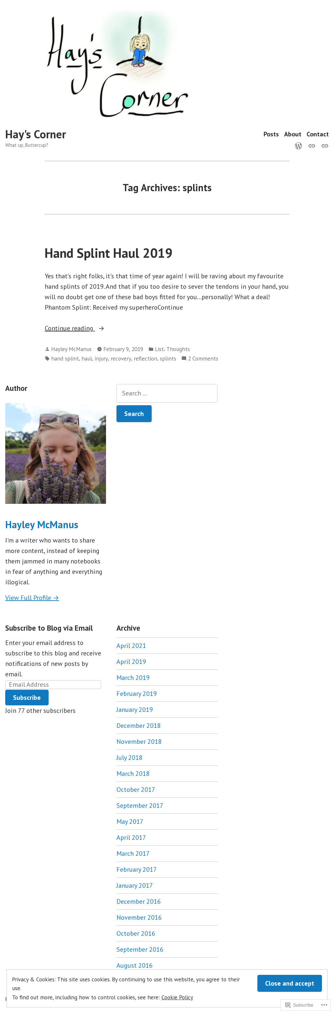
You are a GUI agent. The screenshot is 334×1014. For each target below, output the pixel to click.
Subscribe (27, 697)
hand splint (65, 358)
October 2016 (135, 933)
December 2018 (138, 725)
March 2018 (133, 773)
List (159, 349)
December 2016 (138, 901)
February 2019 (136, 693)
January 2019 (134, 709)
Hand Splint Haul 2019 (109, 252)
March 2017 (133, 853)
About (292, 134)
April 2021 (131, 645)
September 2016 (139, 949)
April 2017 (131, 837)
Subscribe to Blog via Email (49, 628)
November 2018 (139, 741)
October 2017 (135, 789)
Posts (271, 134)
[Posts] (299, 145)
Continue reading (70, 328)
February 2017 (136, 869)
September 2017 (139, 805)
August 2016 (134, 965)
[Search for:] (166, 393)
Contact (318, 134)
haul (87, 358)
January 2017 (134, 885)
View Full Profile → (32, 597)
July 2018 (129, 757)
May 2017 (130, 821)
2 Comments (203, 358)
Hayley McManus (71, 349)
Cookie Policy (177, 997)
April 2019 (131, 661)
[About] (311, 145)
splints (168, 358)
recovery (121, 358)
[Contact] (323, 145)
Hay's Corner (35, 134)
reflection (145, 358)
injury (101, 358)
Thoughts (178, 349)
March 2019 (133, 677)
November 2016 (139, 917)
